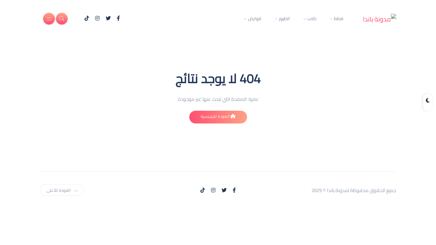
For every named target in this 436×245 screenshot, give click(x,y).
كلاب (312, 18)
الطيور (284, 18)
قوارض (254, 18)
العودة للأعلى (59, 190)
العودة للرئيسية (215, 117)
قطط (338, 18)
